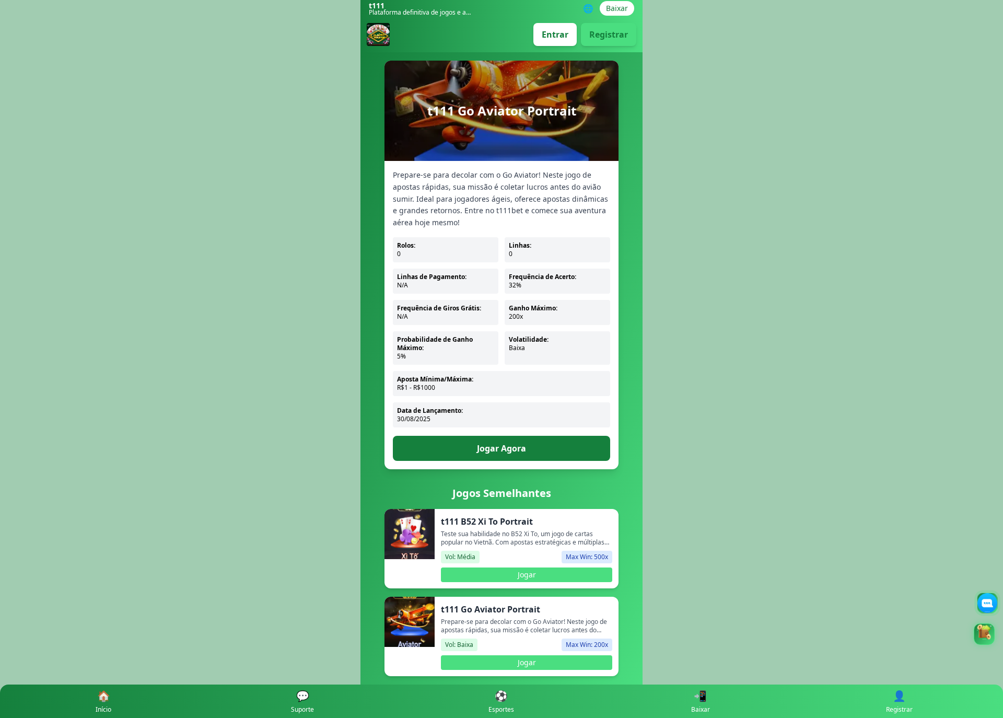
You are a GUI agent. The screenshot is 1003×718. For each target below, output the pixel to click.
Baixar (617, 8)
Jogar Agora (501, 448)
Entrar (555, 34)
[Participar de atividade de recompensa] (984, 634)
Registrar (608, 34)
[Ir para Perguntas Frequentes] (987, 603)
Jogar (527, 575)
